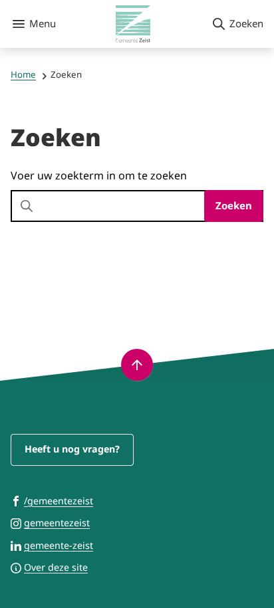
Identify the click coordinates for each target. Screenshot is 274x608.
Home (23, 74)
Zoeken (233, 205)
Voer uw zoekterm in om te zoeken (99, 175)
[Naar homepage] (133, 24)
